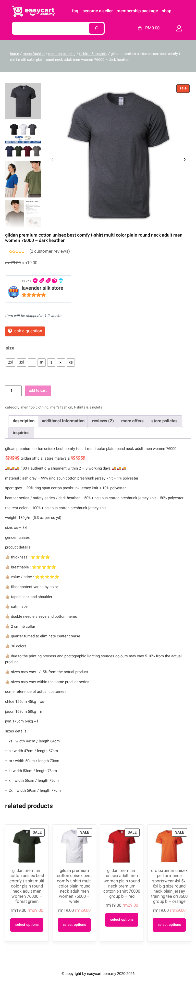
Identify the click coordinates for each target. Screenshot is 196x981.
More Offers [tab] (132, 421)
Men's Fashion (34, 53)
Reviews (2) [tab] (103, 421)
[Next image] (184, 160)
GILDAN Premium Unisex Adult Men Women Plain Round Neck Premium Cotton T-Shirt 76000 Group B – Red (121, 883)
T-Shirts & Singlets (93, 53)
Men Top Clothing (62, 53)
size (10, 348)
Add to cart (38, 390)
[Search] (96, 28)
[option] (23, 140)
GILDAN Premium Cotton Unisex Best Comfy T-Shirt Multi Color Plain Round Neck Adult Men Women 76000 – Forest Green (26, 886)
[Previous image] (52, 160)
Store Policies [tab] (164, 421)
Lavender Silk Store (42, 288)
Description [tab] (23, 421)
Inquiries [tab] (21, 432)
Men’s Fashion (61, 407)
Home (14, 53)
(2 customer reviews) (49, 251)
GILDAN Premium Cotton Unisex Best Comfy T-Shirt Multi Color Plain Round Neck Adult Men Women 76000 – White (74, 886)
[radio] (10, 362)
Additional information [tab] (63, 421)
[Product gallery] (118, 155)
